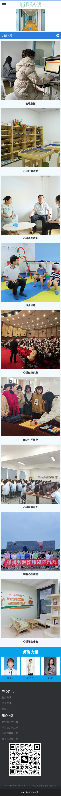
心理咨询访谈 (30, 238)
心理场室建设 (30, 641)
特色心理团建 (30, 574)
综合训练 (30, 305)
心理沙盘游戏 (30, 170)
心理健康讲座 (30, 372)
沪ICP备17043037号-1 (31, 792)
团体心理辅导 (30, 439)
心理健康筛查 (30, 507)
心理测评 (30, 103)
